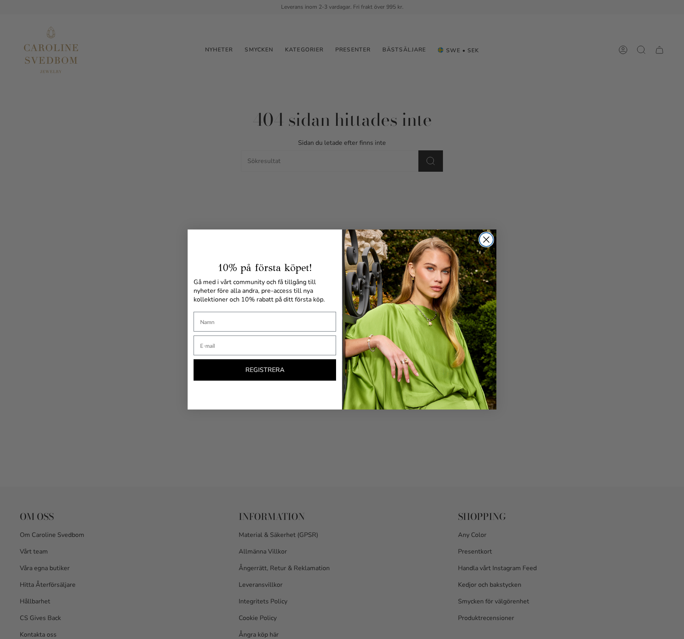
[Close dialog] (486, 239)
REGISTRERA (265, 370)
